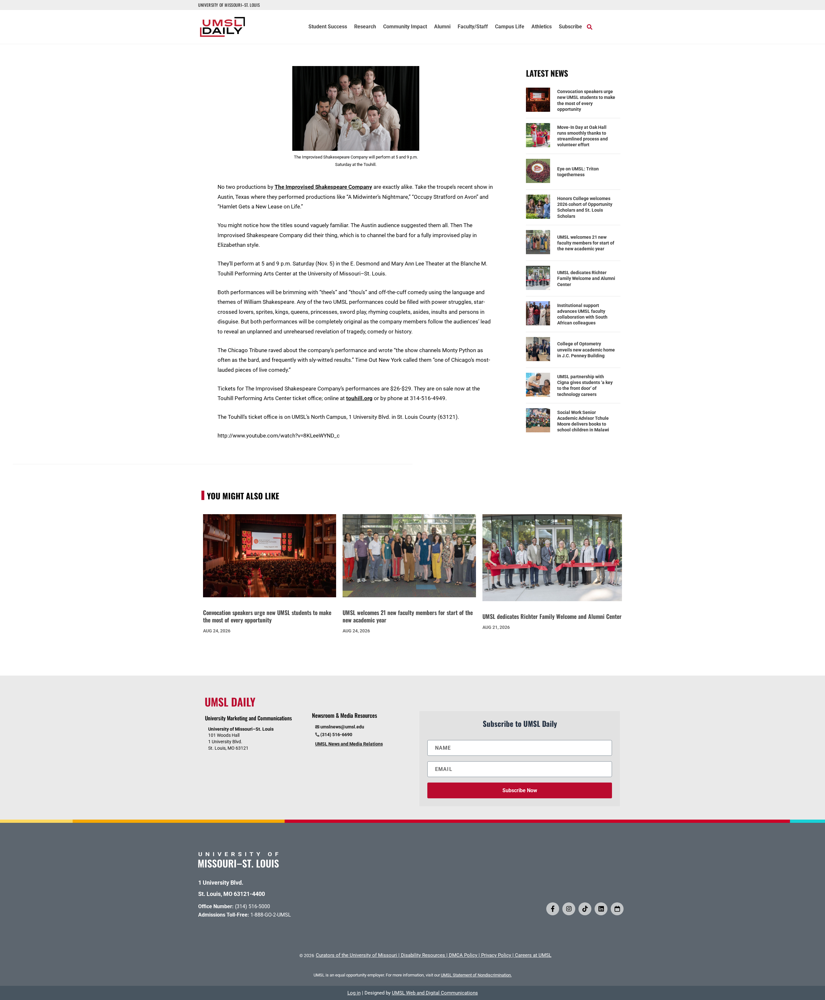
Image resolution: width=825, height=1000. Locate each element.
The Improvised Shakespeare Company (323, 187)
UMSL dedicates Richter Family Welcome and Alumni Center (586, 278)
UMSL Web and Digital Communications (435, 993)
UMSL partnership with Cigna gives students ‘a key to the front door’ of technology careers (585, 385)
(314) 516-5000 (252, 906)
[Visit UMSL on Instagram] (568, 908)
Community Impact (405, 27)
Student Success (327, 27)
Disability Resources (423, 955)
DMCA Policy (463, 955)
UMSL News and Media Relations (349, 743)
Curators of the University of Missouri (356, 955)
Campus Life (509, 27)
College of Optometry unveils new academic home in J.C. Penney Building (586, 349)
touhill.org (359, 398)
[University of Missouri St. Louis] (238, 865)
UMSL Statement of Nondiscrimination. (476, 975)
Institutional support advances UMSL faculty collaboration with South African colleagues (582, 314)
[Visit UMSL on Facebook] (552, 908)
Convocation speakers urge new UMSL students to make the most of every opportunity (586, 100)
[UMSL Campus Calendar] (617, 908)
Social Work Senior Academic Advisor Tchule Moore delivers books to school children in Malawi (583, 421)
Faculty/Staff (473, 27)
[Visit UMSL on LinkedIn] (601, 908)
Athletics (541, 27)
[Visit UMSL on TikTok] (584, 908)
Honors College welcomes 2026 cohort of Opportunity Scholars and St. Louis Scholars (584, 207)
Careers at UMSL (533, 955)
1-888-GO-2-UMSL (270, 915)
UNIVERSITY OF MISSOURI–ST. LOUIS (229, 5)
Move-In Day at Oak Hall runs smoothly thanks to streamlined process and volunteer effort (582, 136)
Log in (354, 993)
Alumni (442, 27)
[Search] (589, 27)
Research (365, 27)
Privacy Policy (496, 955)
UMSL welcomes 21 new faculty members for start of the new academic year (585, 243)
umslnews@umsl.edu (342, 726)
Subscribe (570, 27)
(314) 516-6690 (336, 734)
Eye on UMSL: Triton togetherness (578, 171)
